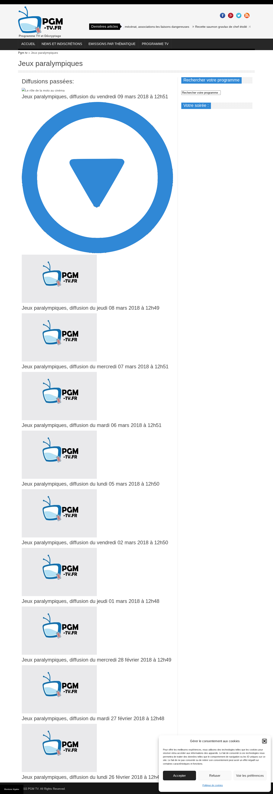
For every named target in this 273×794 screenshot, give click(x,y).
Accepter (179, 775)
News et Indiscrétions (62, 44)
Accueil (28, 44)
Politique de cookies (212, 785)
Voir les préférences (250, 775)
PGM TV (33, 788)
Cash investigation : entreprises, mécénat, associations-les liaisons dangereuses (125, 26)
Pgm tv (23, 52)
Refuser (214, 775)
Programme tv (155, 44)
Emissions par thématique (112, 44)
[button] (264, 741)
